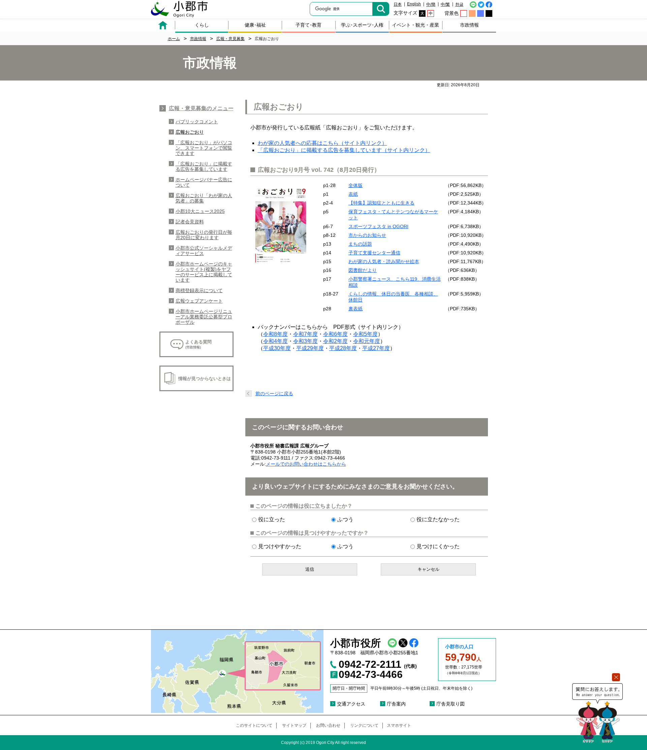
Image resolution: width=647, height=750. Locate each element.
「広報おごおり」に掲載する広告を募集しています (204, 166)
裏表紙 (355, 308)
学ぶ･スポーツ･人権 (362, 25)
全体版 (355, 185)
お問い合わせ (328, 725)
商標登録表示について (199, 290)
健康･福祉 (255, 25)
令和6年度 (335, 334)
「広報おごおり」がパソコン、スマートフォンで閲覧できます (204, 148)
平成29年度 (310, 348)
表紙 (353, 194)
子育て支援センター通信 (374, 252)
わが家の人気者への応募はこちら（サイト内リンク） (322, 143)
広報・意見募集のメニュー (201, 108)
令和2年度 (335, 341)
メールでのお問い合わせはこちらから (306, 464)
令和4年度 (275, 341)
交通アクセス (351, 704)
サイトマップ (294, 725)
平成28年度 (343, 348)
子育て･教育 (308, 25)
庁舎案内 (396, 704)
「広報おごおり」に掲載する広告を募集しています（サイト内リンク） (344, 150)
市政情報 (469, 25)
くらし (202, 25)
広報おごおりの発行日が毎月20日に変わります (204, 234)
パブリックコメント (197, 121)
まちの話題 (360, 244)
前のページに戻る (274, 393)
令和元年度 (366, 341)
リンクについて (364, 725)
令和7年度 (305, 334)
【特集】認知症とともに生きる (381, 203)
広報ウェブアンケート (199, 301)
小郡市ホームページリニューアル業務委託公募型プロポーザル (204, 317)
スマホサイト (399, 725)
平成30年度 (277, 348)
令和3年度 (305, 341)
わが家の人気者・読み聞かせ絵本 (383, 261)
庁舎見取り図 (450, 704)
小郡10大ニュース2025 (200, 211)
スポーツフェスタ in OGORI (378, 226)
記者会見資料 (190, 221)
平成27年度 (376, 348)
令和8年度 (275, 334)
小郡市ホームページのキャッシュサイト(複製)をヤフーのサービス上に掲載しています (204, 272)
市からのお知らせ (367, 235)
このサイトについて (254, 725)
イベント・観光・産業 (415, 25)
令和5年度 (365, 334)
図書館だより (362, 270)
